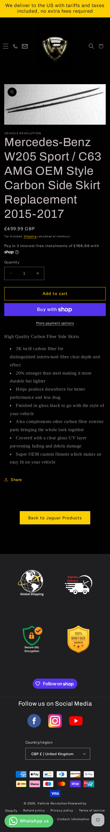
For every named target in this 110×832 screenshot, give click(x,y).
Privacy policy (61, 810)
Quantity (11, 262)
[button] (5, 46)
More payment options (55, 323)
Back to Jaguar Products (55, 517)
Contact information (73, 819)
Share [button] (16, 479)
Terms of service (92, 810)
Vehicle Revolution (52, 803)
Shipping (30, 236)
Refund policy (34, 810)
